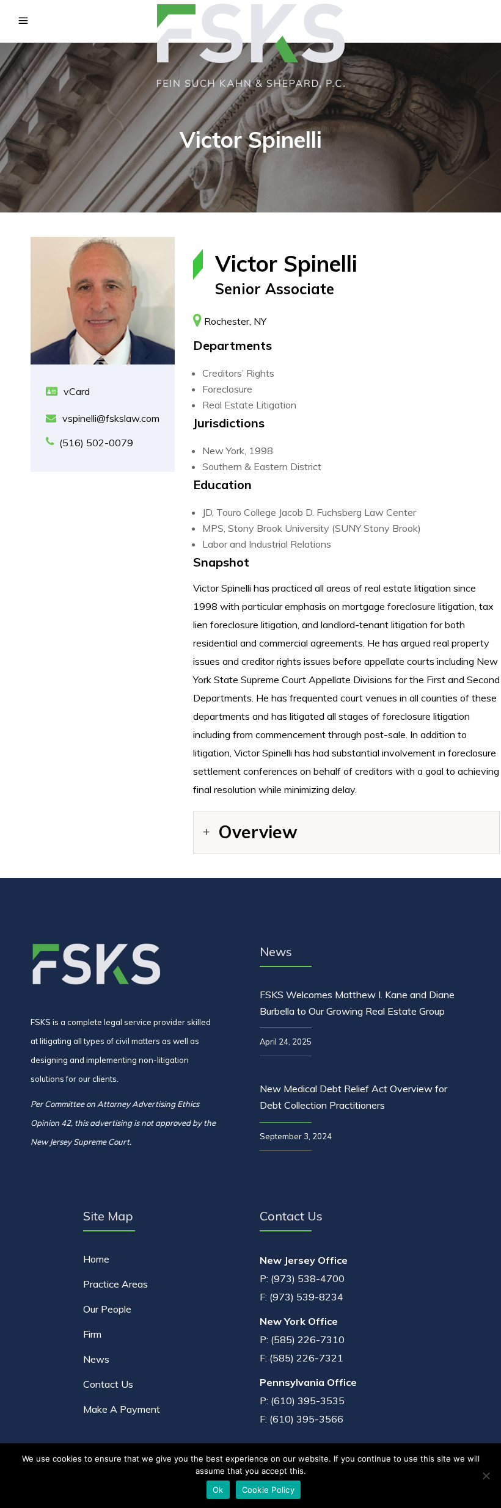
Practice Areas (115, 1284)
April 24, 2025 (286, 1041)
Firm (92, 1334)
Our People (107, 1309)
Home (96, 1259)
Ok (218, 1490)
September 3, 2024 (296, 1136)
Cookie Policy (268, 1490)
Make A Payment (121, 1409)
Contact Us (108, 1384)
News (96, 1359)
